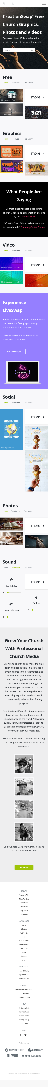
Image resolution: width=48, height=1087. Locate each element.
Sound (24, 952)
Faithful (36, 603)
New (6, 82)
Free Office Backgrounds (24, 989)
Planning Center (24, 997)
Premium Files (24, 895)
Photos (24, 929)
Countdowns (24, 944)
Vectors (24, 956)
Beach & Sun (11, 586)
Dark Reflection (12, 610)
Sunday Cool (24, 993)
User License (24, 1016)
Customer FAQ (24, 1008)
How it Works (24, 971)
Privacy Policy (24, 1020)
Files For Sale (24, 899)
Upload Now (24, 975)
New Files (24, 907)
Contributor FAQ (24, 978)
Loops (24, 937)
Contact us (24, 1023)
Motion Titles (24, 941)
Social (24, 925)
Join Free (24, 867)
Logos (24, 960)
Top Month (28, 82)
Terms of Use (24, 1012)
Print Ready (24, 948)
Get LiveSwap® (14, 351)
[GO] (33, 49)
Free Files (24, 903)
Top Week (15, 82)
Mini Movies (24, 933)
